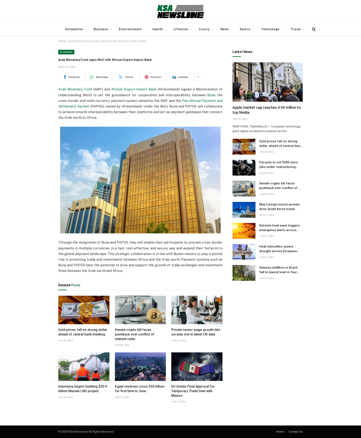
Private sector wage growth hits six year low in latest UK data (195, 332)
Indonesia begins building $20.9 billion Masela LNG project (82, 388)
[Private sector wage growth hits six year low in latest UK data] (196, 310)
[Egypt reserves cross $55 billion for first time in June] (140, 366)
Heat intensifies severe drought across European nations (278, 249)
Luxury (204, 29)
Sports (245, 29)
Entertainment (130, 29)
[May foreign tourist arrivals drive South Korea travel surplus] (244, 210)
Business (101, 29)
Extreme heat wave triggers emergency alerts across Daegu (279, 228)
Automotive (74, 29)
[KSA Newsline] (180, 11)
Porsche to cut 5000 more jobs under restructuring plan (278, 164)
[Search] (313, 29)
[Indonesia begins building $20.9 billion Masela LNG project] (83, 366)
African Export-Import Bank (133, 89)
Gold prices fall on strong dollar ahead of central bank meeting (82, 332)
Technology (270, 29)
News (225, 29)
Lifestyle (181, 29)
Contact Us (296, 431)
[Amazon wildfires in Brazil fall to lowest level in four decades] (244, 273)
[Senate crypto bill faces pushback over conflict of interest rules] (140, 310)
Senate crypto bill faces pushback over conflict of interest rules (134, 334)
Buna (211, 95)
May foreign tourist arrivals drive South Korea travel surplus (279, 207)
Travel (296, 29)
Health (158, 29)
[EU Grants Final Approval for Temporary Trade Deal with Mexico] (196, 366)
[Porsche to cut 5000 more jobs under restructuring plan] (244, 168)
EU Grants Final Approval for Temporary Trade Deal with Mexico (193, 391)
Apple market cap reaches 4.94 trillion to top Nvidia (267, 110)
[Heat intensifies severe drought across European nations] (244, 252)
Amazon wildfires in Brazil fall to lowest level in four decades (278, 270)
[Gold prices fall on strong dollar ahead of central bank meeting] (83, 310)
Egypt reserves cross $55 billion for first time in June (139, 388)
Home (62, 41)
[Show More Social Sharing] (198, 77)
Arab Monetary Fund (75, 89)
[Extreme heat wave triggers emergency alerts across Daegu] (244, 231)
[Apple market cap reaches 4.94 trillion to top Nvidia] (268, 82)
